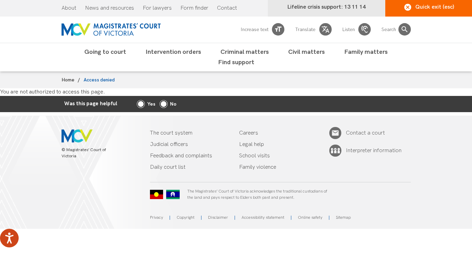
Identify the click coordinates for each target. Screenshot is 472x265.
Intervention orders (173, 52)
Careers (248, 133)
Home (68, 80)
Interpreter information (374, 150)
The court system (171, 133)
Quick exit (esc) (434, 7)
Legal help (251, 144)
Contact (227, 8)
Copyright (186, 217)
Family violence (257, 167)
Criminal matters (244, 52)
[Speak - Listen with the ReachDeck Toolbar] (9, 238)
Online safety (310, 217)
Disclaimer (218, 217)
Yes (151, 104)
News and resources (109, 8)
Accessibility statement (263, 217)
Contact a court (365, 133)
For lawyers (157, 8)
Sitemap (343, 217)
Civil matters (306, 52)
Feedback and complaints (181, 156)
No (173, 104)
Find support (236, 62)
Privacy (156, 217)
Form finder (194, 8)
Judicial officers (169, 144)
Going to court (105, 52)
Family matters (366, 52)
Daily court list (168, 167)
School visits (254, 156)
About (69, 8)
